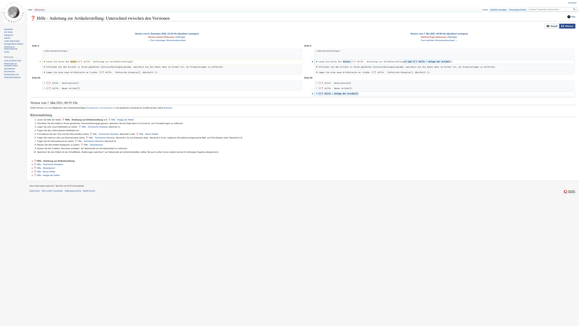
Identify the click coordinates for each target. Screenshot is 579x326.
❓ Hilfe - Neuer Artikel (146, 134)
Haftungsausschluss (73, 191)
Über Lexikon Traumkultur (52, 191)
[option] (552, 26)
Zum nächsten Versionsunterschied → (439, 40)
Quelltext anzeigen (188, 33)
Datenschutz (35, 191)
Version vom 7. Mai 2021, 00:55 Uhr (428, 33)
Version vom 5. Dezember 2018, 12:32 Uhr (156, 33)
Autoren (167, 108)
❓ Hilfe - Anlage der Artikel (121, 119)
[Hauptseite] (13, 12)
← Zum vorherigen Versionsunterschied (167, 40)
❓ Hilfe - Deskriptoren (91, 145)
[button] (552, 26)
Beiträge (180, 37)
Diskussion (169, 37)
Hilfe (573, 17)
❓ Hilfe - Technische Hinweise (93, 127)
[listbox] (560, 26)
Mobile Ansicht (89, 191)
